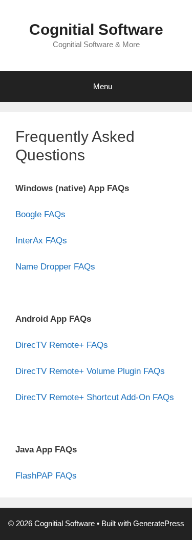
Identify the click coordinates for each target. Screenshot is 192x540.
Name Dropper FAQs (55, 267)
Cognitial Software (96, 29)
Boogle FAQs (40, 214)
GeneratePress (158, 523)
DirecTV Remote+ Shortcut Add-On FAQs (94, 397)
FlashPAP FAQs (46, 476)
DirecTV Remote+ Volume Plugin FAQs (90, 371)
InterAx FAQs (41, 240)
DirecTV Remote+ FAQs (61, 345)
